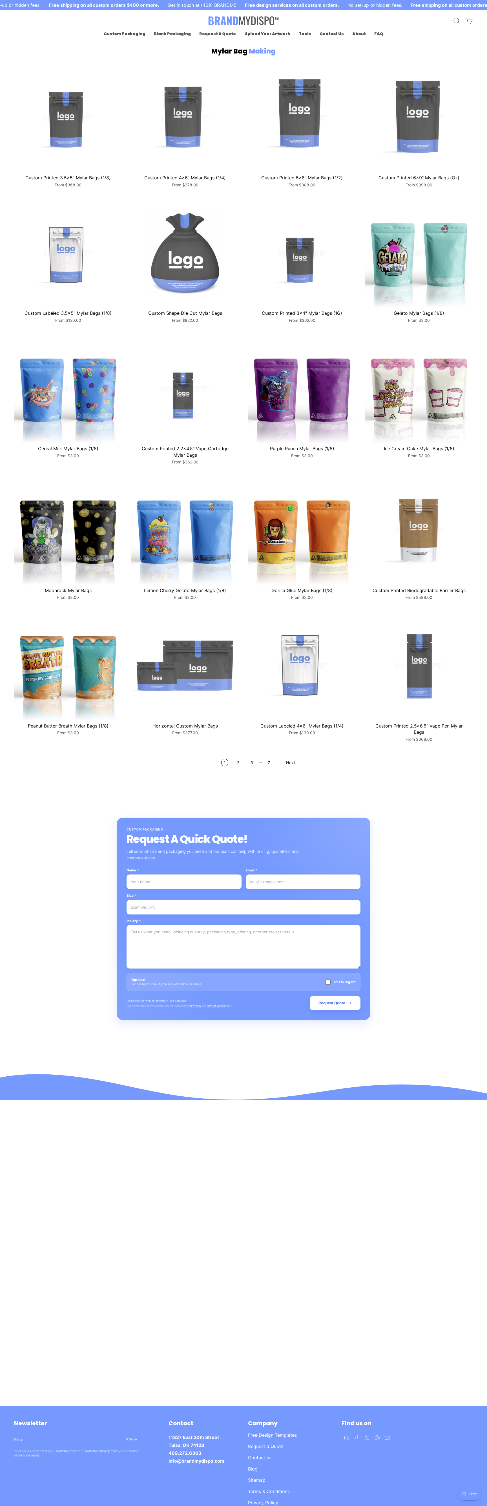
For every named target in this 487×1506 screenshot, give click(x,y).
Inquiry (134, 921)
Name (133, 870)
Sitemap (256, 1480)
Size (132, 895)
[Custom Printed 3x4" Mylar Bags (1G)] (302, 253)
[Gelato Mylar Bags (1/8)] (419, 253)
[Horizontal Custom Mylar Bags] (185, 666)
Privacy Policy (193, 1005)
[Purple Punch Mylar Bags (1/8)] (302, 389)
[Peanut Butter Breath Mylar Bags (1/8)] (68, 666)
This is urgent (344, 982)
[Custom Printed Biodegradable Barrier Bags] (419, 530)
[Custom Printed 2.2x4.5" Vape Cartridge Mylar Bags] (185, 389)
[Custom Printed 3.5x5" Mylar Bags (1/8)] (68, 118)
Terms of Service (216, 1005)
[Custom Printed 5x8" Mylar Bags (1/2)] (302, 118)
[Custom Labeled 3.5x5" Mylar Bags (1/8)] (68, 253)
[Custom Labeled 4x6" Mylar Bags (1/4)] (302, 666)
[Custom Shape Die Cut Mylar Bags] (185, 253)
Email (252, 870)
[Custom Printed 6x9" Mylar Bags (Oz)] (419, 118)
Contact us (259, 1457)
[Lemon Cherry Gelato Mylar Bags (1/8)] (185, 530)
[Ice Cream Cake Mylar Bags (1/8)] (419, 389)
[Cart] (469, 21)
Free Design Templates (272, 1435)
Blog (253, 1469)
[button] (124, 34)
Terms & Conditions (269, 1491)
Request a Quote (266, 1446)
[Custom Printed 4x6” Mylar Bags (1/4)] (185, 118)
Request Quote (331, 1003)
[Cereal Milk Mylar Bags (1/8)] (68, 389)
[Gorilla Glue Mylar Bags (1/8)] (302, 530)
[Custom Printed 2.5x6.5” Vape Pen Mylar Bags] (419, 666)
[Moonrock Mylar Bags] (68, 530)
